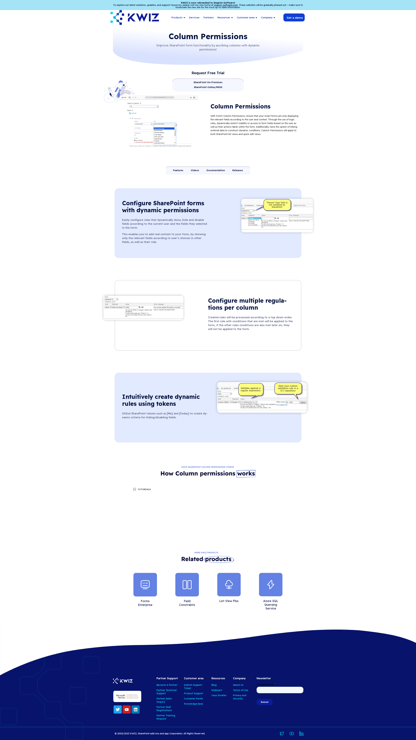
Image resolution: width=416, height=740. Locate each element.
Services (194, 17)
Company (267, 17)
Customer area (245, 17)
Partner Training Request (165, 717)
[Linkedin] (135, 709)
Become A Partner (166, 684)
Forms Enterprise (145, 603)
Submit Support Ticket (193, 686)
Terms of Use (240, 690)
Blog (214, 684)
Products (176, 17)
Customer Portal (193, 698)
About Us (238, 684)
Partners (208, 17)
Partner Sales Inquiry (164, 700)
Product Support (193, 693)
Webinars (216, 690)
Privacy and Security (239, 697)
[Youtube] (127, 709)
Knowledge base (193, 703)
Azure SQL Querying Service (270, 604)
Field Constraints (187, 603)
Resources (223, 17)
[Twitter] (118, 709)
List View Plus (229, 601)
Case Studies (218, 695)
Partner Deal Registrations (164, 709)
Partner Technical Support (166, 692)
